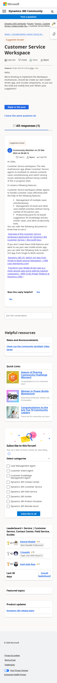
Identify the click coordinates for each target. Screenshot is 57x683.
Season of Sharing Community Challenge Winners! (34, 375)
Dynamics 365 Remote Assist (25, 506)
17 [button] (39, 564)
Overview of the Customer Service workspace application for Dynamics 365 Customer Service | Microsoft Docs (27, 237)
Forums (30, 23)
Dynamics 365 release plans (20, 610)
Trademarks (10, 664)
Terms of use (10, 660)
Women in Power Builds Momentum (35, 392)
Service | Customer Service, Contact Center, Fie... (28, 24)
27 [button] (39, 542)
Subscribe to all (28, 513)
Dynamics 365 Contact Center (25, 482)
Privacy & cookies (12, 655)
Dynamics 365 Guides (21, 496)
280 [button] (37, 68)
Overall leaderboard (44, 574)
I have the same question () (20, 115)
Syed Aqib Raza (27, 564)
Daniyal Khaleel (27, 541)
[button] (52, 11)
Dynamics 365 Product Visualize (26, 501)
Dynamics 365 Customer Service (26, 487)
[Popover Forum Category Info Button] (9, 453)
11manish (25, 552)
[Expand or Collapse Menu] (4, 11)
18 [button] (33, 552)
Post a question (28, 16)
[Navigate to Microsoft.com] (11, 4)
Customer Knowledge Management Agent (21, 476)
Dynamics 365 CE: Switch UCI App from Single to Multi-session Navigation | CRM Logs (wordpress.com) (27, 260)
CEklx (32, 68)
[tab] (26, 127)
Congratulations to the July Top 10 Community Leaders (34, 410)
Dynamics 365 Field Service (24, 491)
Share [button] (35, 60)
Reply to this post (17, 107)
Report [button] (46, 60)
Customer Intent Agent (22, 471)
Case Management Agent (23, 466)
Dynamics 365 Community (26, 11)
